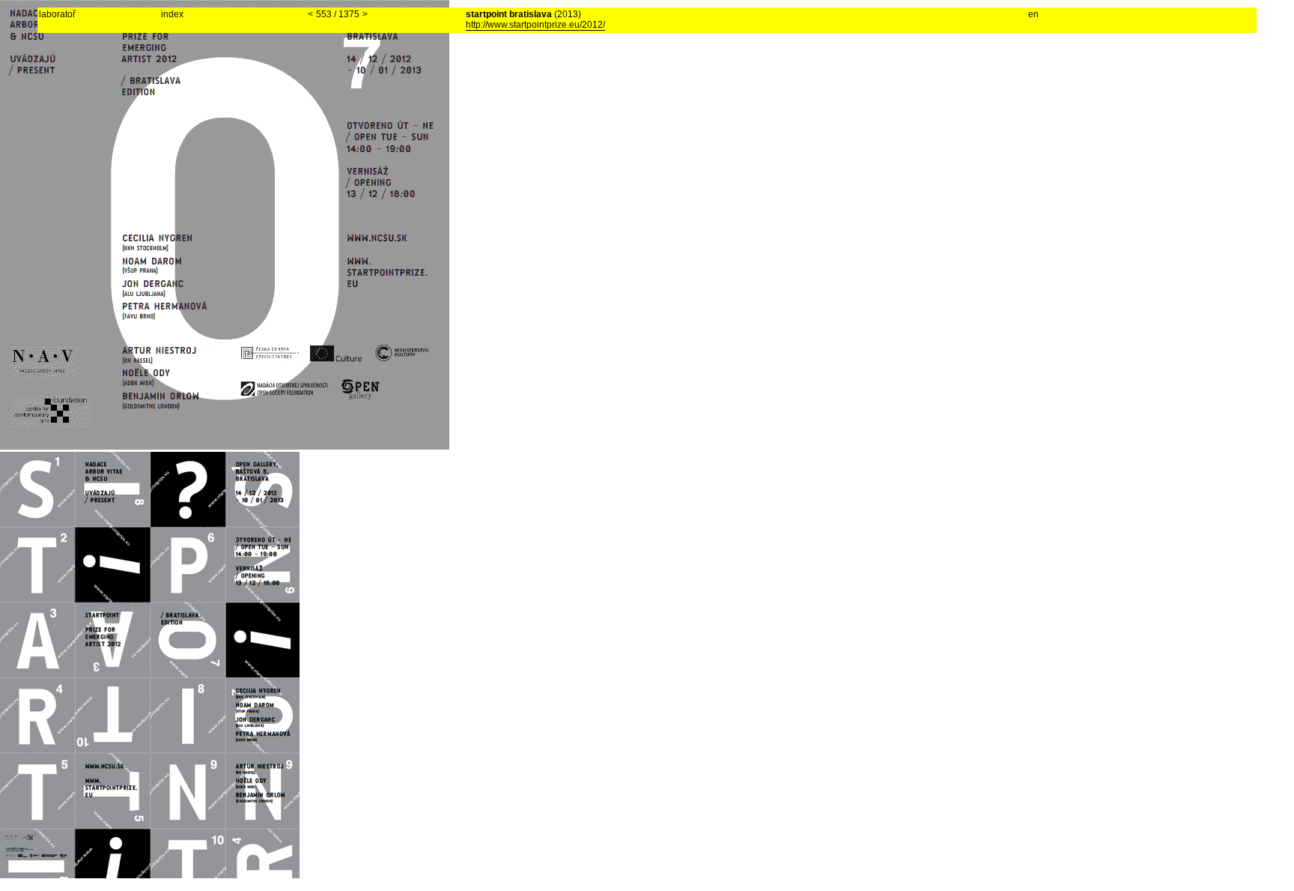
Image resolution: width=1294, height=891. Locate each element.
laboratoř (57, 14)
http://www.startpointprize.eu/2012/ (535, 24)
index (172, 14)
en (1033, 14)
